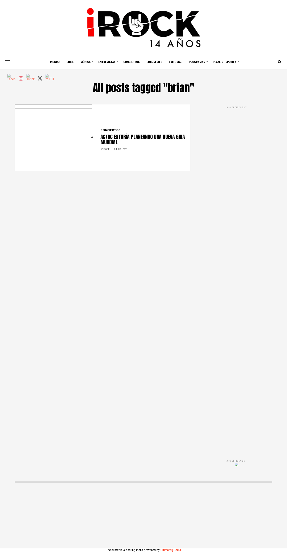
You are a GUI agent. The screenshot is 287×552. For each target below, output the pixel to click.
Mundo (55, 62)
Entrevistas (107, 62)
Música (85, 62)
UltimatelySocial (171, 550)
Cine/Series (154, 62)
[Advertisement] (236, 278)
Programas (197, 62)
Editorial (175, 62)
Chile (70, 62)
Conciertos (131, 62)
